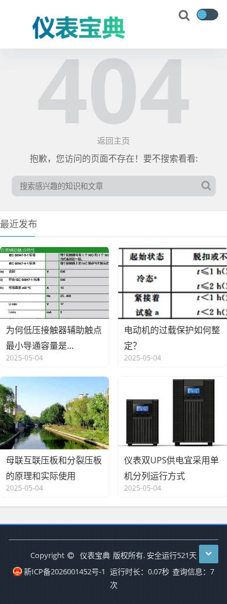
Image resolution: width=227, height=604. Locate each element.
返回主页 (113, 140)
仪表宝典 (95, 555)
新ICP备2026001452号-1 (64, 571)
